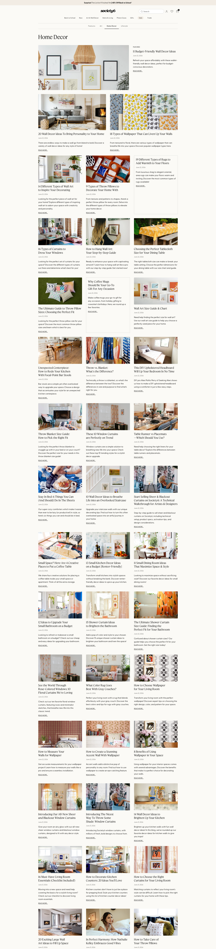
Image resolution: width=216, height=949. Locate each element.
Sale (140, 18)
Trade (149, 18)
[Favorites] (172, 11)
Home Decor (111, 26)
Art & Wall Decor (92, 18)
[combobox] (151, 11)
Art (101, 26)
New (80, 18)
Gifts (132, 18)
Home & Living (107, 18)
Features (91, 26)
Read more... (138, 71)
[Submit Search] (141, 11)
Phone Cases (121, 18)
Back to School (69, 18)
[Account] (166, 11)
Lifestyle (124, 26)
